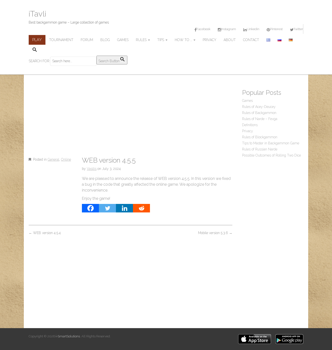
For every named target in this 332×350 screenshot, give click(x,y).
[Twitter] (107, 208)
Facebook (203, 29)
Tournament (61, 40)
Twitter (298, 29)
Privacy (209, 40)
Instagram (228, 29)
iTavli (37, 13)
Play (37, 39)
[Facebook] (90, 208)
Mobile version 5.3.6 (215, 233)
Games (123, 40)
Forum (87, 40)
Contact (251, 40)
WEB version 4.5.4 (45, 233)
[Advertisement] (130, 120)
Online (66, 159)
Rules (142, 40)
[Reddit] (141, 208)
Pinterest (276, 29)
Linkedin (253, 29)
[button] (78, 50)
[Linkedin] (124, 208)
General (53, 159)
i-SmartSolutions (68, 336)
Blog (105, 40)
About (230, 40)
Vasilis (91, 169)
